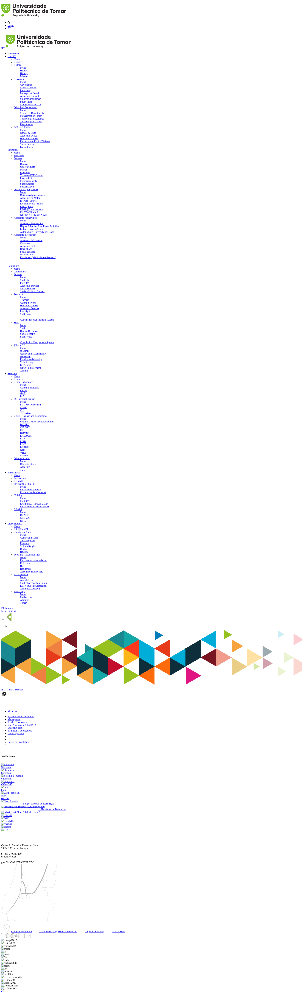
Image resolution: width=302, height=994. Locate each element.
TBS (22, 469)
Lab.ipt (23, 390)
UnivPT (12, 56)
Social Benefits (27, 333)
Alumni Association (30, 588)
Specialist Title (15, 727)
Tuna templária (27, 540)
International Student (24, 484)
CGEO (23, 407)
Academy (25, 467)
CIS (22, 430)
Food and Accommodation (27, 554)
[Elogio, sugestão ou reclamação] (9, 801)
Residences (25, 568)
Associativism (21, 574)
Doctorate (25, 172)
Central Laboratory (23, 382)
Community (13, 266)
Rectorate (25, 90)
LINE (23, 444)
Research (12, 373)
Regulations (26, 249)
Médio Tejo (19, 591)
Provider (24, 283)
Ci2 (22, 410)
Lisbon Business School (32, 229)
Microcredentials (28, 181)
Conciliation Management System (37, 319)
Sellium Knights (28, 546)
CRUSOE (25, 518)
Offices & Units (22, 127)
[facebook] (4, 937)
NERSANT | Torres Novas (33, 215)
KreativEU (19, 481)
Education (13, 149)
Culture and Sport (22, 532)
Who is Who (118, 931)
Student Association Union (33, 583)
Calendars (25, 243)
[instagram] (10, 937)
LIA (22, 396)
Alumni (24, 370)
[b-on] (4, 829)
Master (23, 169)
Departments (26, 124)
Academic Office (28, 135)
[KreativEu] (7, 821)
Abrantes (24, 600)
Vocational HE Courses (31, 175)
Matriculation (26, 254)
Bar (22, 566)
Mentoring (25, 356)
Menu (17, 59)
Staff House (26, 314)
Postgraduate (26, 178)
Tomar (23, 602)
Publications (26, 101)
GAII (22, 393)
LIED (23, 441)
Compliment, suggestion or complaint (58, 931)
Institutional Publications (20, 730)
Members (12, 711)
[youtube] (16, 937)
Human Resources (29, 138)
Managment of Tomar (31, 115)
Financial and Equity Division (35, 141)
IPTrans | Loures (28, 200)
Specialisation (27, 186)
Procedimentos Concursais (21, 716)
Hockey (24, 551)
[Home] (34, 17)
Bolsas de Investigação (19, 742)
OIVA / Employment (30, 367)
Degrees (18, 158)
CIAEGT (25, 427)
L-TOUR (25, 447)
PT (9, 28)
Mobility (18, 495)
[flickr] (28, 937)
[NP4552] (6, 815)
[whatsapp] (33, 937)
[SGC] (5, 818)
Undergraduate (27, 166)
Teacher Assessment (18, 722)
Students (18, 274)
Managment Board (29, 93)
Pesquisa (9, 608)
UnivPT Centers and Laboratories (30, 416)
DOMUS (24, 433)
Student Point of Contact (32, 291)
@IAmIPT (19, 345)
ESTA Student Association (33, 585)
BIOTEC (24, 424)
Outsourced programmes (26, 189)
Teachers (18, 294)
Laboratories (26, 147)
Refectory (25, 563)
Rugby (23, 549)
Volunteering (26, 362)
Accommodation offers (31, 571)
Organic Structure (94, 931)
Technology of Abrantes (32, 118)
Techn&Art (25, 413)
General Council (28, 87)
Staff (16, 322)
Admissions (13, 53)
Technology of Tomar (31, 121)
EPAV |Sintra (26, 206)
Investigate (25, 311)
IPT (3, 48)
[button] (2, 991)
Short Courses (27, 183)
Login (11, 25)
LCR (22, 438)
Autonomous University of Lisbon (37, 232)
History (17, 65)
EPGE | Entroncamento (31, 209)
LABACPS (26, 435)
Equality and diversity (31, 359)
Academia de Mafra (30, 198)
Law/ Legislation (16, 733)
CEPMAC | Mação (29, 212)
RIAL (23, 520)
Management (14, 719)
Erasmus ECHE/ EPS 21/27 (34, 503)
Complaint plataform (21, 931)
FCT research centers (24, 399)
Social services (27, 251)
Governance (20, 79)
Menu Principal (9, 611)
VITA (23, 452)
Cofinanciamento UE (30, 104)
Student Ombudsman (30, 99)
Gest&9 (24, 455)
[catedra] (6, 826)
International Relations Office (34, 506)
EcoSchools (26, 365)
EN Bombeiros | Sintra (31, 203)
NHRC (23, 450)
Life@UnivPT (15, 523)
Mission (24, 76)
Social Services (27, 144)
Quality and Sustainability (33, 353)
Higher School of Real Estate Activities (39, 226)
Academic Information (25, 234)
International (14, 472)
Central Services (28, 302)
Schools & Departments (25, 107)
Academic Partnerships (25, 217)
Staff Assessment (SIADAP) (22, 725)
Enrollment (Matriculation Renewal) (38, 257)
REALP (18, 509)
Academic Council (29, 96)
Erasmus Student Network (33, 492)
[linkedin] (22, 937)
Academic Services (29, 285)
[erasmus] (6, 824)
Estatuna (24, 543)
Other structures (22, 458)
